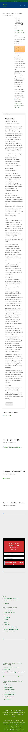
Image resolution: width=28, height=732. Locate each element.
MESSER (6, 619)
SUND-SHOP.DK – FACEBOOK (11, 598)
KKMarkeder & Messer (9, 689)
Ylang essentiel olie (19, 105)
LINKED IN (6, 603)
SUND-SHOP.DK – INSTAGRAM (11, 601)
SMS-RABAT (7, 617)
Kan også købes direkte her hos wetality (19, 49)
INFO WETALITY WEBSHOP (10, 627)
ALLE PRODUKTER (11, 13)
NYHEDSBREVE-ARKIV (9, 632)
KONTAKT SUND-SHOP (9, 612)
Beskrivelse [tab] (7, 114)
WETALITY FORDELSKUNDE (11, 629)
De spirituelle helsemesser (10, 692)
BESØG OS (6, 622)
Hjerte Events (7, 699)
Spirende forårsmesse (9, 694)
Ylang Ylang (17, 107)
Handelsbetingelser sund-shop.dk (12, 667)
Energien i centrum (8, 687)
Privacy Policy (7, 669)
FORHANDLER (7, 615)
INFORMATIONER (8, 610)
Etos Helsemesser (8, 684)
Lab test (10, 404)
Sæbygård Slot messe (9, 697)
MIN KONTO (7, 624)
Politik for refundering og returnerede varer (14, 672)
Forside (4, 13)
